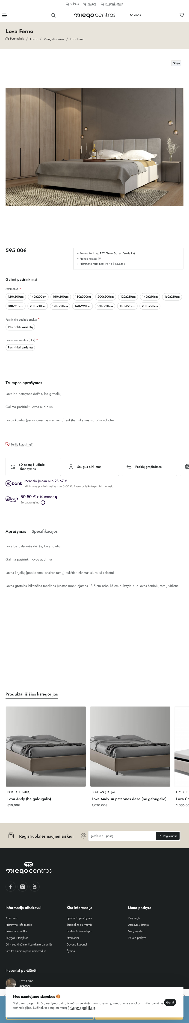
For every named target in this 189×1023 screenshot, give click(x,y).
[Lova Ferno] (11, 983)
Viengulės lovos (54, 39)
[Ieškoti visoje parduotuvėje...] (53, 15)
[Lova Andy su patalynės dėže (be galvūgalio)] (130, 747)
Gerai (170, 1002)
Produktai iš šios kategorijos (32, 694)
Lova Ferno (26, 981)
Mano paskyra (139, 907)
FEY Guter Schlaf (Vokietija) (117, 254)
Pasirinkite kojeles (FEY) (20, 340)
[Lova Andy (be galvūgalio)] (46, 747)
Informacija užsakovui (23, 907)
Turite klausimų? (22, 444)
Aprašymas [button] (16, 531)
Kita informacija (79, 907)
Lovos (33, 39)
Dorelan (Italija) (18, 792)
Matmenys (12, 289)
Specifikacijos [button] (45, 531)
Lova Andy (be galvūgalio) (29, 799)
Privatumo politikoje (81, 1007)
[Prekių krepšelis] (182, 15)
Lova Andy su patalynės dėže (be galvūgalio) (129, 799)
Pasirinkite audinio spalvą (21, 319)
